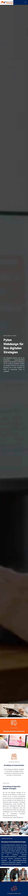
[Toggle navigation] (25, 2)
